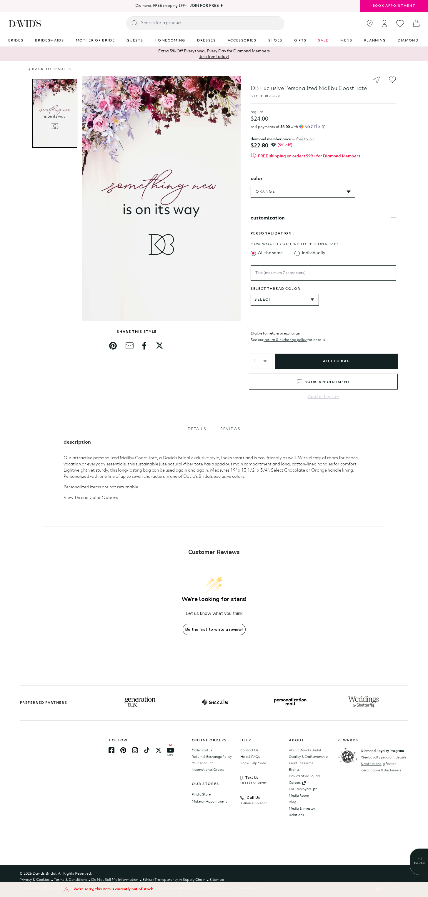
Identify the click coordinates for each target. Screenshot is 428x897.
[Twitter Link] (158, 750)
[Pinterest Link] (123, 750)
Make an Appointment (209, 801)
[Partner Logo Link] (140, 702)
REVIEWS (230, 429)
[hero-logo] (25, 23)
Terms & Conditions (70, 880)
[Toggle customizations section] (393, 217)
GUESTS (134, 40)
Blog (292, 802)
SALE (323, 40)
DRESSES (206, 40)
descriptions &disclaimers (381, 770)
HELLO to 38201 (253, 783)
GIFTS (300, 40)
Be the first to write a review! (214, 629)
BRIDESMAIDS (49, 40)
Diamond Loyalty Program (382, 751)
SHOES (275, 40)
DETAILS (197, 429)
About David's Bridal (305, 750)
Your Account (202, 763)
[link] (113, 346)
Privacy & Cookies (34, 880)
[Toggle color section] (393, 178)
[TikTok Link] (147, 750)
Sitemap (216, 880)
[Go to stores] (369, 23)
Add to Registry (323, 397)
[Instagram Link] (135, 750)
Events (294, 770)
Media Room (299, 796)
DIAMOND (408, 40)
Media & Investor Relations (302, 812)
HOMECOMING (170, 40)
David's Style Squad (304, 776)
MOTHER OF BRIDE (95, 40)
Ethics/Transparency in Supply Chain (173, 880)
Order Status (202, 750)
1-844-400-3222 (253, 803)
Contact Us (249, 750)
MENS (346, 40)
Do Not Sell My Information (114, 880)
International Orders (208, 770)
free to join (305, 139)
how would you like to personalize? (295, 244)
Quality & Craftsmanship (308, 757)
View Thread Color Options (91, 498)
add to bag (336, 361)
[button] (260, 361)
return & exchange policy (285, 340)
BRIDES (16, 40)
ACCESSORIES (242, 40)
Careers (295, 783)
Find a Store (201, 794)
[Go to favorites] (400, 23)
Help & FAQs (250, 757)
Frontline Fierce (301, 763)
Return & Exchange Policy (212, 757)
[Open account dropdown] (384, 23)
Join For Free (204, 6)
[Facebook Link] (111, 750)
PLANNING (375, 40)
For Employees (300, 789)
